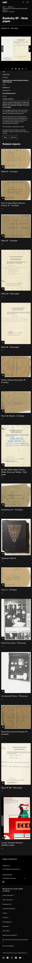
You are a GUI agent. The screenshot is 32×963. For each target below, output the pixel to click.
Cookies (5, 913)
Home (4, 6)
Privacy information (8, 895)
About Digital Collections (9, 878)
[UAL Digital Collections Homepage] (5, 2)
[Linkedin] (16, 958)
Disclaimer (5, 926)
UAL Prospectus (7, 922)
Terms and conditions (8, 946)
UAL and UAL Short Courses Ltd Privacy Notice (15, 939)
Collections (10, 6)
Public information (7, 899)
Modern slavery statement (9, 935)
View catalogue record (9, 93)
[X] (12, 958)
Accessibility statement (9, 908)
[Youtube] (20, 958)
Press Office (6, 930)
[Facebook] (7, 958)
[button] (23, 2)
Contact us (5, 917)
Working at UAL (7, 904)
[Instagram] (3, 882)
